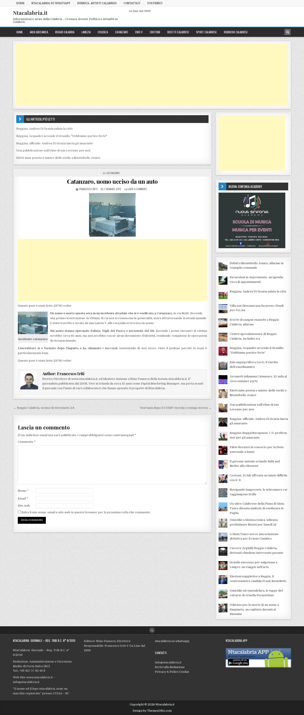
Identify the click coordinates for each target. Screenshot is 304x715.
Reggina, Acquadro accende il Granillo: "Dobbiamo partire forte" (61, 136)
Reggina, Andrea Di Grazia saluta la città (44, 128)
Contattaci (132, 3)
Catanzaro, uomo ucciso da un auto (112, 181)
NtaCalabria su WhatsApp (50, 3)
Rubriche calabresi (235, 32)
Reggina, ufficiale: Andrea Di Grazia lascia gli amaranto (54, 143)
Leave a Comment (137, 189)
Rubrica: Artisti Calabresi (97, 3)
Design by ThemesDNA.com (152, 710)
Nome (23, 490)
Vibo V (139, 32)
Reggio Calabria (64, 32)
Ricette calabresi (178, 32)
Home (20, 3)
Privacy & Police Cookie (172, 671)
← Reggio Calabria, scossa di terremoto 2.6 (43, 407)
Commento (27, 441)
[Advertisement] (149, 75)
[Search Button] (152, 630)
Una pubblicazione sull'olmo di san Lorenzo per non (53, 150)
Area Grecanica (39, 32)
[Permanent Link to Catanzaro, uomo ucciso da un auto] (112, 215)
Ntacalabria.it (30, 12)
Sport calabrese (206, 32)
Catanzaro (121, 32)
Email (23, 498)
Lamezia (86, 32)
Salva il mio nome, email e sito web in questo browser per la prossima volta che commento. (86, 512)
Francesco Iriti (88, 189)
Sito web (24, 505)
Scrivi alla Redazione (170, 667)
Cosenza (103, 32)
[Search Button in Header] (287, 32)
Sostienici (154, 3)
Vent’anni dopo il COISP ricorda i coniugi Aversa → (175, 407)
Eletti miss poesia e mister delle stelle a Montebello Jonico (58, 157)
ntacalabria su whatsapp (172, 641)
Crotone (155, 32)
